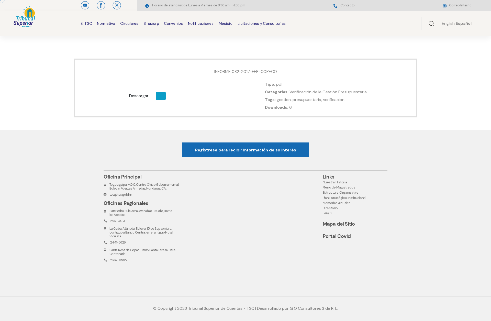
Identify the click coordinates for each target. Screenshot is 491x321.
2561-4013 (117, 221)
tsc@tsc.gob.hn (120, 194)
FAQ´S (327, 213)
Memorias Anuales (337, 203)
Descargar (139, 95)
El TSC (86, 23)
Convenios (173, 23)
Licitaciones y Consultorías (262, 23)
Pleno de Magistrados (339, 187)
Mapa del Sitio (339, 223)
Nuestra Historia (335, 182)
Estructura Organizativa (341, 192)
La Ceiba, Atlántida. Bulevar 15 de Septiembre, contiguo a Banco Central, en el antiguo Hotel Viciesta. (141, 232)
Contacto (347, 5)
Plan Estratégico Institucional (344, 198)
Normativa (106, 23)
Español (464, 23)
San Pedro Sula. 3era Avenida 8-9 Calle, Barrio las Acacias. (140, 213)
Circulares (129, 23)
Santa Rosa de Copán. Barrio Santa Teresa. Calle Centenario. (142, 252)
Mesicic (225, 23)
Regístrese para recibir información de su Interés (245, 150)
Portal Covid (337, 236)
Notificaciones (201, 23)
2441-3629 (118, 242)
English (448, 23)
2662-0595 (118, 260)
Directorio (330, 208)
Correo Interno (460, 5)
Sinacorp (151, 23)
